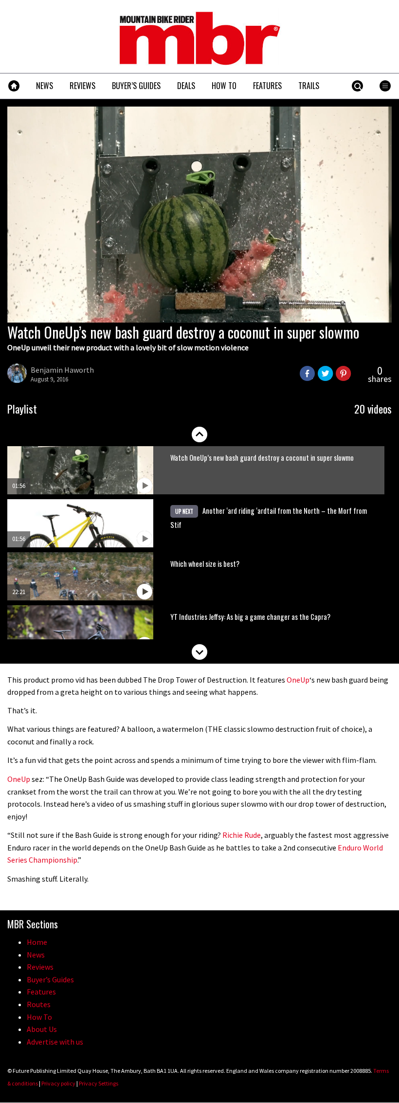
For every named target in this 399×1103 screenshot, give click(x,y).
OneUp (298, 680)
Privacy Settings (98, 1083)
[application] (199, 215)
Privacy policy (58, 1083)
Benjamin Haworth (62, 370)
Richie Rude (241, 835)
